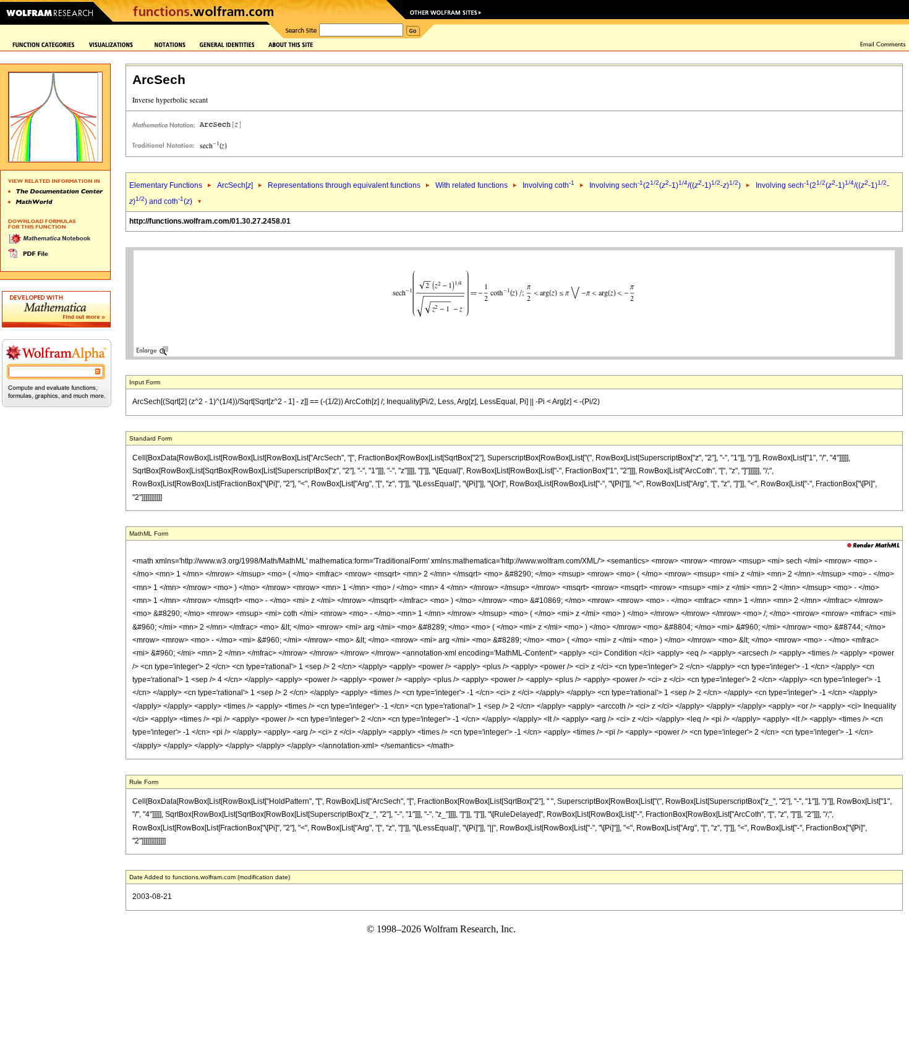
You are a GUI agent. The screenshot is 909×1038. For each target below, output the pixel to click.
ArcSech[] (235, 185)
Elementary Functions (165, 185)
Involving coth (548, 185)
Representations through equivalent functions (344, 185)
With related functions (471, 185)
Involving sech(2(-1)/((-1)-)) (665, 185)
